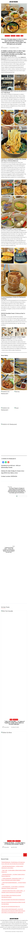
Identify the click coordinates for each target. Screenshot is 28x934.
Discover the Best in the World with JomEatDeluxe (13, 899)
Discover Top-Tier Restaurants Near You (10, 906)
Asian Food (7, 35)
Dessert (17, 35)
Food (22, 35)
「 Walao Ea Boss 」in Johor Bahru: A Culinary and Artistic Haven (14, 843)
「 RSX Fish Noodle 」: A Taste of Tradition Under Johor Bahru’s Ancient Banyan (14, 723)
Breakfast (13, 35)
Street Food (15, 719)
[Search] (25, 854)
